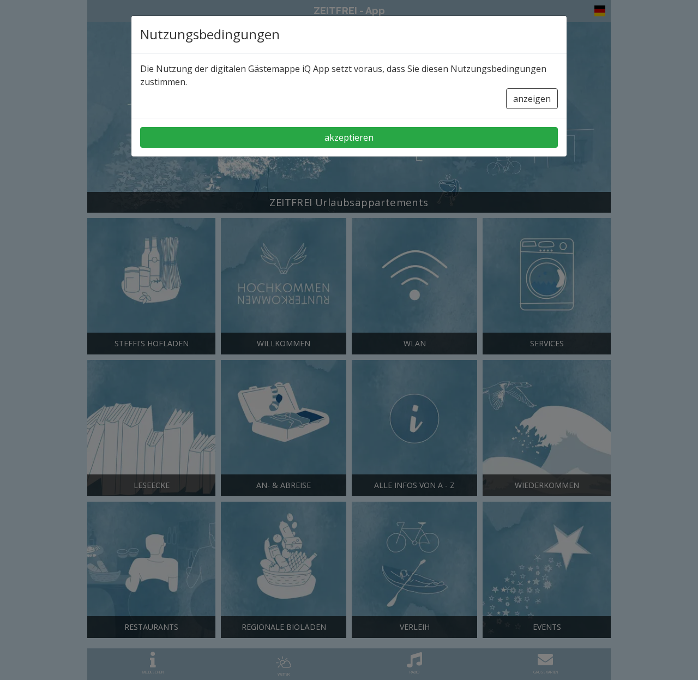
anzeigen (532, 99)
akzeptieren (349, 137)
